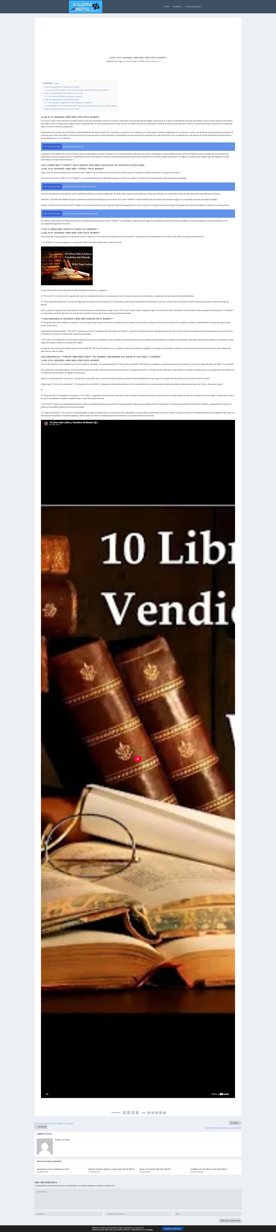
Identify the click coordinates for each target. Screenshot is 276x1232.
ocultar (56, 83)
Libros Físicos (151, 61)
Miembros (177, 7)
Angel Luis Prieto (125, 61)
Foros (166, 7)
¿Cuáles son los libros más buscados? (208, 1169)
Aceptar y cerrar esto (172, 1229)
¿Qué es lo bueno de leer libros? (155, 1169)
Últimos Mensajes (193, 7)
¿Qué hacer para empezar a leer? (53, 1169)
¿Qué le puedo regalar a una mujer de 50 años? (111, 1169)
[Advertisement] (138, 34)
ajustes (150, 1229)
